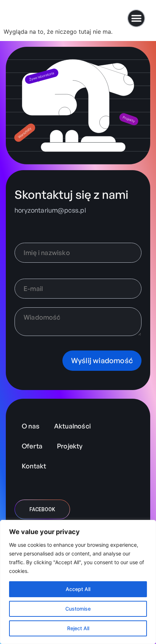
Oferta (32, 446)
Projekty (69, 446)
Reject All (78, 628)
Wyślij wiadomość (102, 360)
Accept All (78, 589)
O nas (31, 426)
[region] (78, 582)
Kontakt (34, 466)
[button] (136, 18)
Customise (78, 609)
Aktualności (72, 426)
